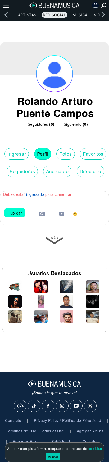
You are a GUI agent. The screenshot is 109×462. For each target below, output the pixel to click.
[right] (103, 15)
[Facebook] (48, 406)
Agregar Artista (90, 431)
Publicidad (60, 441)
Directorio (90, 171)
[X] (90, 406)
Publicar (15, 213)
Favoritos (93, 153)
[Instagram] (62, 406)
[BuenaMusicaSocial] (20, 406)
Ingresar (16, 153)
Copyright (91, 441)
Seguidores (22, 171)
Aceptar (53, 456)
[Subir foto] (42, 213)
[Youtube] (76, 406)
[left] (6, 15)
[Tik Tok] (34, 406)
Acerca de (57, 171)
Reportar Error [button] (26, 441)
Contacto (13, 420)
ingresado (35, 194)
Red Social (54, 15)
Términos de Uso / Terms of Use (35, 431)
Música (80, 15)
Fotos (65, 153)
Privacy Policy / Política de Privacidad (67, 420)
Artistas (27, 15)
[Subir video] (62, 214)
